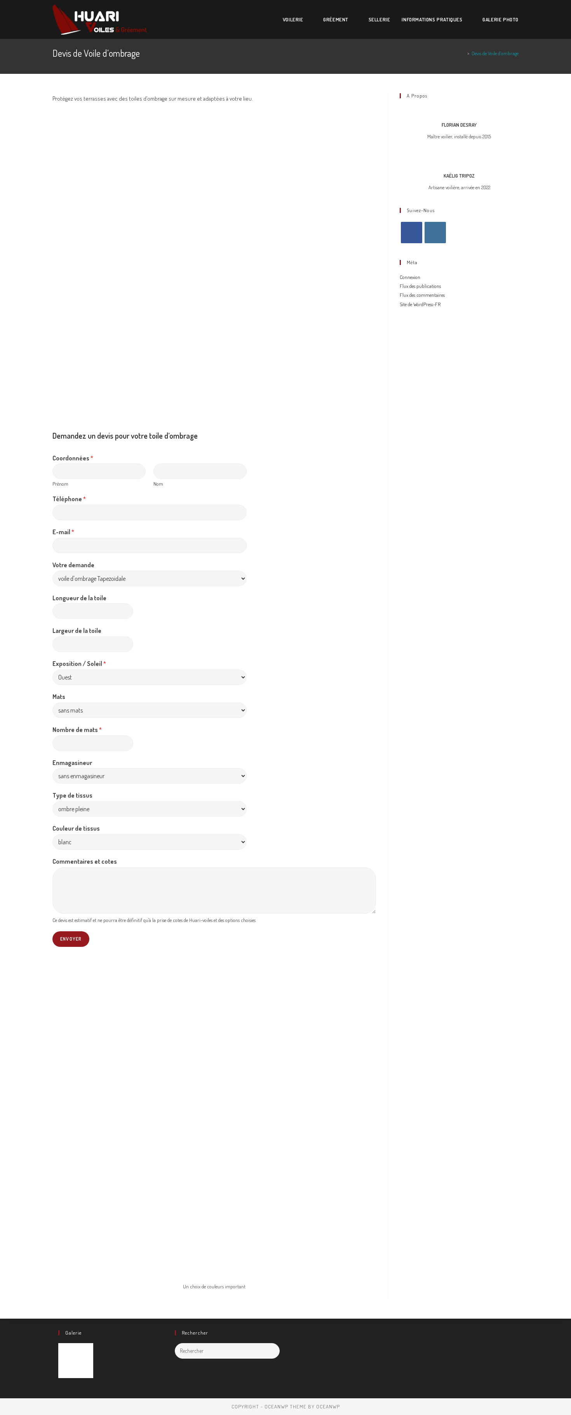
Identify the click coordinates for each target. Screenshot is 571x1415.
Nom (158, 484)
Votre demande (73, 565)
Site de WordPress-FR (420, 304)
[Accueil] (463, 53)
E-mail (63, 532)
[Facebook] (411, 232)
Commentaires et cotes (84, 861)
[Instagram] (435, 232)
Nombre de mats (77, 730)
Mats (58, 697)
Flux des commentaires (422, 295)
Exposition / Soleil (79, 663)
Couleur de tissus (76, 828)
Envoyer (71, 939)
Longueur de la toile (79, 598)
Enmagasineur (72, 763)
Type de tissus (72, 795)
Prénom (60, 484)
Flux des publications (420, 286)
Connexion (410, 277)
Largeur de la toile (76, 630)
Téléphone (69, 499)
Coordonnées (72, 458)
